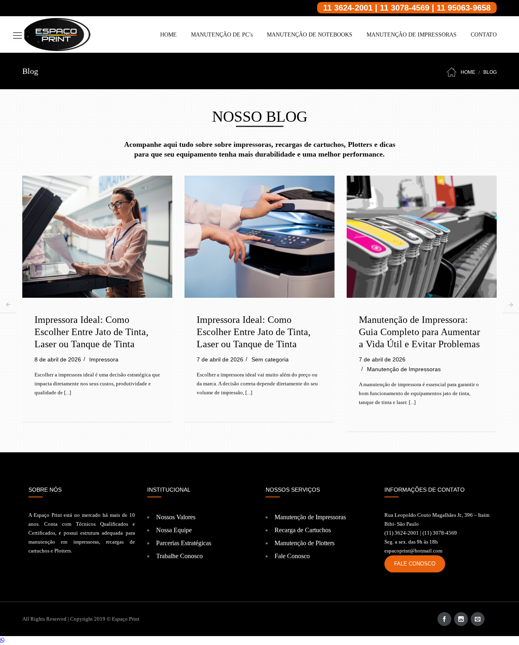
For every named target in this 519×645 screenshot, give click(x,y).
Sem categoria (270, 359)
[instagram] (461, 619)
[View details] (97, 236)
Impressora (103, 359)
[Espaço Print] (56, 34)
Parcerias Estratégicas (183, 543)
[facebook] (444, 619)
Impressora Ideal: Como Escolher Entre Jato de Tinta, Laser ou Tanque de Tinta (91, 331)
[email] (478, 619)
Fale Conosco (292, 556)
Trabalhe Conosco (179, 556)
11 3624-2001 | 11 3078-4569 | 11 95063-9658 (407, 7)
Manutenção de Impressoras (404, 369)
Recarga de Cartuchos (303, 530)
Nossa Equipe (174, 530)
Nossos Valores (175, 517)
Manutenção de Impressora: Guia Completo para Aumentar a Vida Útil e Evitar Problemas (419, 331)
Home (468, 72)
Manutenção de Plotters (305, 543)
